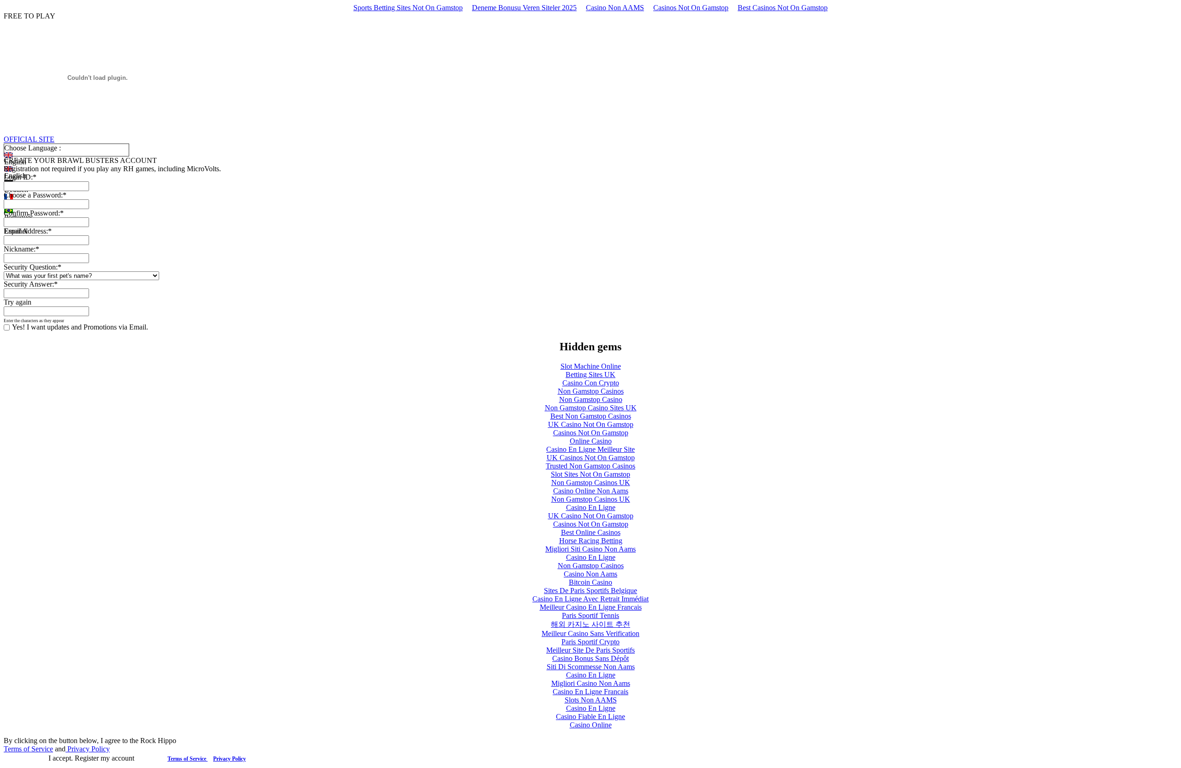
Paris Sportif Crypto (590, 642)
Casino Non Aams (590, 574)
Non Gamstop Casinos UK (590, 482)
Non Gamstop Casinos (591, 391)
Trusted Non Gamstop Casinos (590, 466)
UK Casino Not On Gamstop (590, 424)
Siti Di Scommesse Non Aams (591, 667)
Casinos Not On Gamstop (690, 8)
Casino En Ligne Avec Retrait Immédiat (590, 599)
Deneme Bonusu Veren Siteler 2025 (524, 8)
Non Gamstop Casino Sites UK (591, 408)
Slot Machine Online (591, 366)
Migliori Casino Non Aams (590, 683)
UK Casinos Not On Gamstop (591, 458)
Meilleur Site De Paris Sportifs (590, 650)
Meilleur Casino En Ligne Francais (591, 607)
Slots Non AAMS (591, 700)
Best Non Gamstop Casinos (590, 416)
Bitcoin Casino (590, 582)
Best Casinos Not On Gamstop (783, 8)
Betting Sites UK (590, 374)
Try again (17, 302)
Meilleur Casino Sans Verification (590, 633)
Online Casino (591, 441)
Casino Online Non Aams (590, 491)
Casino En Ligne (590, 507)
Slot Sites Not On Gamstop (590, 474)
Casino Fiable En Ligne (590, 716)
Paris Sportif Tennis (590, 615)
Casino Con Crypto (590, 383)
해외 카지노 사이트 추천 (590, 624)
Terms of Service (28, 749)
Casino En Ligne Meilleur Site (590, 449)
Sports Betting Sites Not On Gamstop (408, 8)
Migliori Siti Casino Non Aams (590, 549)
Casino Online (591, 725)
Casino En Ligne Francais (590, 692)
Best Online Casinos (590, 532)
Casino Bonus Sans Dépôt (590, 658)
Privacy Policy (88, 749)
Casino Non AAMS (615, 8)
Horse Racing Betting (590, 541)
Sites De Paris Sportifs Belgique (590, 590)
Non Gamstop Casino (590, 399)
